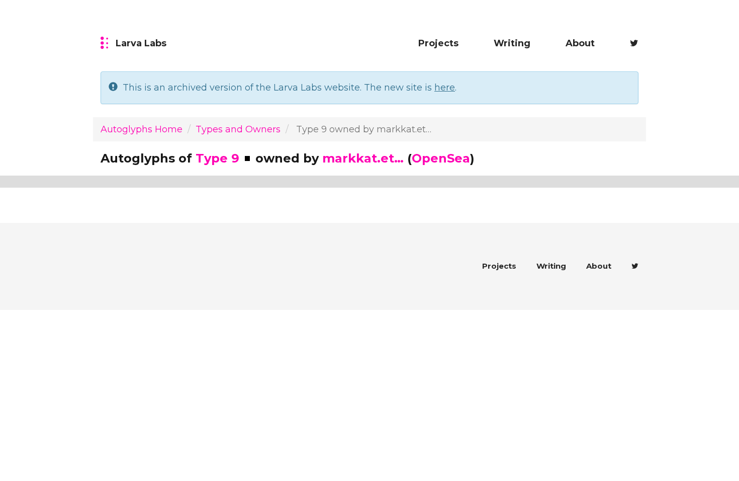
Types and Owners (238, 129)
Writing (512, 43)
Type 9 (217, 158)
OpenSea (441, 158)
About (580, 43)
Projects (438, 43)
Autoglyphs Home (141, 129)
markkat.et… (363, 158)
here (444, 87)
